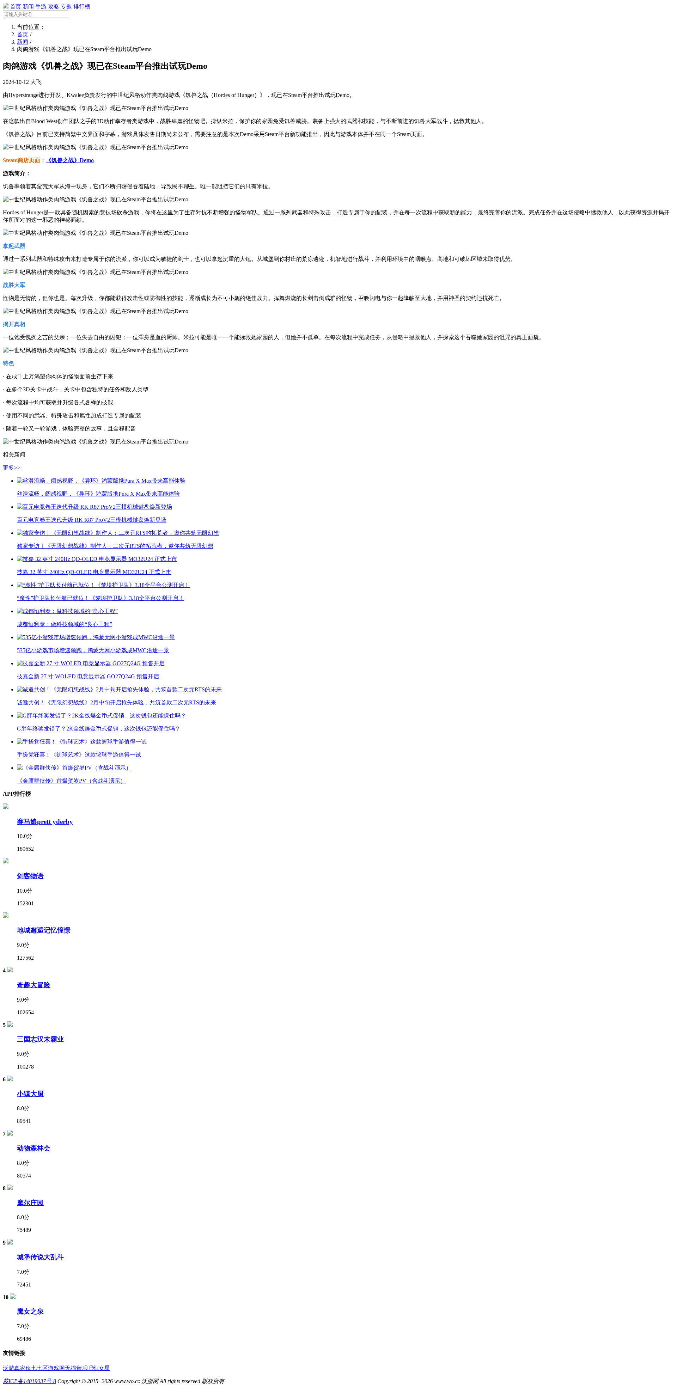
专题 (66, 7)
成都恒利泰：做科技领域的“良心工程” (64, 624)
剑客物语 (30, 876)
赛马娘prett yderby (45, 821)
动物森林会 (33, 1148)
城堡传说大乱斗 (40, 1257)
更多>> (11, 468)
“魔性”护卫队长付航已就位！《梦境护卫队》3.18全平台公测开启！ (100, 598)
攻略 (53, 7)
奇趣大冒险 (33, 985)
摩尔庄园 (30, 1202)
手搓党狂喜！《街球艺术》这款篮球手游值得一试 (79, 755)
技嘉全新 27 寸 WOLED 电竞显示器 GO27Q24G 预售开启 (88, 676)
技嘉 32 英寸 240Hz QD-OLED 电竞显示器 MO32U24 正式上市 (94, 572)
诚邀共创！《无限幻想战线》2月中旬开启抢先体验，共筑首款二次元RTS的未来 (116, 702)
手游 (41, 7)
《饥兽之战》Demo (70, 160)
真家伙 (22, 1368)
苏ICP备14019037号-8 (29, 1381)
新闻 (28, 7)
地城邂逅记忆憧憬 (44, 930)
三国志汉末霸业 (40, 1039)
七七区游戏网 (48, 1368)
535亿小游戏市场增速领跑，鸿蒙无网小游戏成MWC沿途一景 (93, 650)
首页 (15, 7)
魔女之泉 (30, 1311)
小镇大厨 (30, 1093)
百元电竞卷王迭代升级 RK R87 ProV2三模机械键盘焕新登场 (91, 520)
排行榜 (81, 7)
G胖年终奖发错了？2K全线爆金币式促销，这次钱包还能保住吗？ (99, 729)
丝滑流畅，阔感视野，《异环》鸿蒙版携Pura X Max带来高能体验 (98, 494)
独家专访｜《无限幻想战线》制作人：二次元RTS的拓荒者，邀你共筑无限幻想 (115, 546)
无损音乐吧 (79, 1368)
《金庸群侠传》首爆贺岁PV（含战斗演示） (71, 781)
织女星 (101, 1368)
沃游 (8, 1368)
